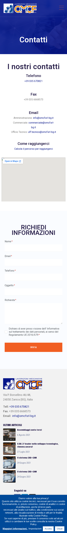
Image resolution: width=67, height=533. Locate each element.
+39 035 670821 (33, 81)
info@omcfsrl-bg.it (43, 117)
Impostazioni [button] (35, 528)
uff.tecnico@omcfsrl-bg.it (42, 132)
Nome (8, 241)
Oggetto (9, 285)
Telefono (10, 270)
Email (8, 256)
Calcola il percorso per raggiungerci (33, 148)
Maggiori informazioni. (15, 528)
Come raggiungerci (33, 143)
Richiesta (10, 300)
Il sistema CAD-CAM (27, 457)
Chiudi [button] (59, 529)
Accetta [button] (48, 529)
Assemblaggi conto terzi (29, 430)
